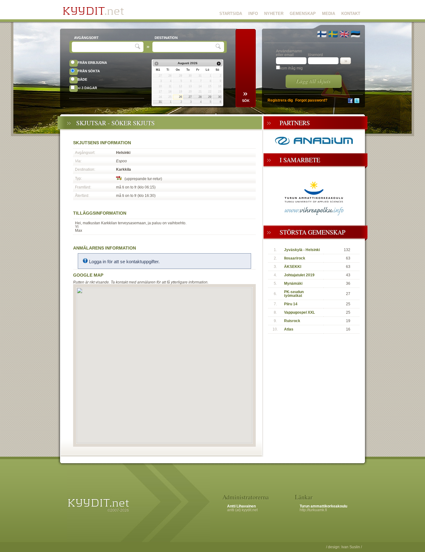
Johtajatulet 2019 (299, 275)
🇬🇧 (344, 34)
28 (200, 96)
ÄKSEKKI (292, 266)
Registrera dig (280, 100)
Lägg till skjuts (313, 81)
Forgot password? (311, 100)
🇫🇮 (322, 34)
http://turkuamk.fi (313, 510)
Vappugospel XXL (299, 312)
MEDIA (328, 14)
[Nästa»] (219, 63)
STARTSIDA (230, 14)
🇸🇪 (333, 34)
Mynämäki (293, 283)
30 (219, 96)
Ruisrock (292, 321)
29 (209, 96)
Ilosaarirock (294, 258)
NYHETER (273, 14)
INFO (253, 14)
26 (180, 96)
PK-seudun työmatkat (294, 294)
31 (160, 101)
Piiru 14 (290, 304)
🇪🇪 (355, 34)
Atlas (288, 329)
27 (190, 96)
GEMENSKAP (303, 14)
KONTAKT (350, 14)
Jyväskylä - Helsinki (302, 250)
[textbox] (104, 47)
